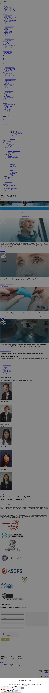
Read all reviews (14, 691)
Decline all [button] (29, 688)
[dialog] (24, 685)
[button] (24, 691)
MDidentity (8, 691)
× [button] (47, 679)
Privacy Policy (24, 685)
